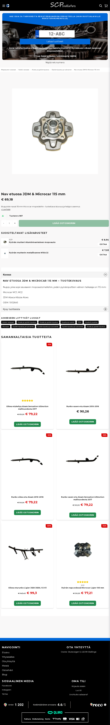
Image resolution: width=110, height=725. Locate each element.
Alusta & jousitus (91, 322)
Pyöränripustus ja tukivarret (62, 70)
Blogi (4, 674)
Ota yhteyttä (8, 661)
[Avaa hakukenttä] (100, 6)
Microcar (5, 327)
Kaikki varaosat (23, 70)
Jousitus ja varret (68, 322)
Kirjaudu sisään (78, 686)
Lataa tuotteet (55, 41)
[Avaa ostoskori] (106, 6)
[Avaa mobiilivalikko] (3, 5)
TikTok (5, 694)
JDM (79, 322)
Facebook (7, 685)
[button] (7, 5)
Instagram (6, 690)
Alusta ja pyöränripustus (40, 70)
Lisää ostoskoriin (27, 424)
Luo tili (78, 690)
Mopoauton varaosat (8, 70)
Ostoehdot (7, 670)
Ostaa (103, 244)
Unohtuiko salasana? (78, 694)
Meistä (5, 665)
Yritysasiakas (8, 657)
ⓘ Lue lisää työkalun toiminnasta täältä (55, 56)
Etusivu (5, 652)
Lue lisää (6, 209)
